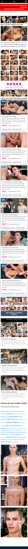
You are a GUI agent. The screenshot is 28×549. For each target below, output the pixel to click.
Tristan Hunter (6, 442)
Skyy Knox (8, 439)
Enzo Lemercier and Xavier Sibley (12, 182)
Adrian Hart (4, 411)
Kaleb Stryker (4, 432)
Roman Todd (11, 437)
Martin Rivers (24, 432)
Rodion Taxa (3, 437)
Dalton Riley (25, 419)
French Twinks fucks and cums (11, 280)
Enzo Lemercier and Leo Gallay (11, 149)
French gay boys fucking (9, 116)
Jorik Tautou (18, 430)
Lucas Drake (17, 432)
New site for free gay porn (9, 339)
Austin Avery (17, 414)
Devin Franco (12, 422)
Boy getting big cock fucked (10, 247)
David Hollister (3, 422)
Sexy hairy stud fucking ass (10, 215)
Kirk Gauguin (10, 432)
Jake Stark (20, 428)
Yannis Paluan (14, 442)
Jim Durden (3, 430)
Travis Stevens (20, 439)
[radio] (7, 84)
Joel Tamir (8, 430)
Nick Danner (10, 434)
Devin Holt (21, 422)
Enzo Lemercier (12, 426)
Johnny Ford (13, 430)
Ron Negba (20, 437)
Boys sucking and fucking (9, 392)
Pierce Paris (22, 434)
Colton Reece (11, 419)
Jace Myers (15, 428)
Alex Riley (16, 411)
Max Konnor (4, 434)
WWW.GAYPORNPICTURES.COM (10, 7)
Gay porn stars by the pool (9, 365)
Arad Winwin (9, 414)
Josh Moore (24, 430)
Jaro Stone (25, 428)
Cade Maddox (13, 416)
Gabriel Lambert (9, 428)
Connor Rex (20, 419)
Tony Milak (13, 439)
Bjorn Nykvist (4, 416)
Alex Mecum (11, 411)
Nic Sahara (16, 434)
